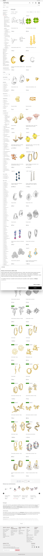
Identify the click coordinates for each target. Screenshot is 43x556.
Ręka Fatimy (6, 251)
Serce (5, 257)
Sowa (5, 263)
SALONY (38, 0)
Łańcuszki (5, 51)
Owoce (5, 239)
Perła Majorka (6, 129)
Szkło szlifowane (7, 151)
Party (5, 240)
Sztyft (6, 43)
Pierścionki (5, 12)
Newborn (5, 237)
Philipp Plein (6, 91)
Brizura (6, 34)
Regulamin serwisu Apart (30, 537)
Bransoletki (5, 14)
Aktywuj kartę (13, 533)
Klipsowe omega (7, 37)
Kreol (6, 38)
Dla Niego (6, 178)
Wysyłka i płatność (5, 530)
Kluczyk (5, 201)
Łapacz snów (6, 220)
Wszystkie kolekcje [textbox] (6, 95)
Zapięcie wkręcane (7, 47)
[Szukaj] (9, 74)
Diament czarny (7, 122)
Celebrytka (6, 184)
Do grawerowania (7, 69)
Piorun (5, 244)
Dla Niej (6, 175)
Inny (5, 108)
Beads (4, 52)
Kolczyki (5, 15)
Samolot (5, 256)
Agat (5, 160)
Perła (5, 126)
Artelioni (6, 85)
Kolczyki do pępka (7, 26)
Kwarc (5, 166)
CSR (27, 532)
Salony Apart (28, 530)
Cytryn (5, 164)
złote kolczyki (22, 512)
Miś (5, 231)
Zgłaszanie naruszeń (29, 541)
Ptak (5, 250)
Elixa (5, 86)
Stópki (5, 264)
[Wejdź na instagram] (34, 547)
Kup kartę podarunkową (14, 530)
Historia (28, 531)
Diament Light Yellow (7, 125)
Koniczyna (6, 207)
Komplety (5, 55)
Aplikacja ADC (21, 532)
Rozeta (5, 253)
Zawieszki (5, 50)
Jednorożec (6, 196)
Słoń (5, 259)
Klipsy (5, 23)
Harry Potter (6, 195)
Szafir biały (6, 138)
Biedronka (6, 183)
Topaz (5, 153)
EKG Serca (6, 193)
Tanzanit (6, 152)
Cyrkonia (6, 112)
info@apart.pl (33, 545)
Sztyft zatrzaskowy (7, 45)
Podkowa (5, 246)
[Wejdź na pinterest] (38, 547)
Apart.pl (4, 7)
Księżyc (5, 212)
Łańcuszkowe (7, 41)
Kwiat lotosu (6, 215)
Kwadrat (6, 214)
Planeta (5, 245)
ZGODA (35, 287)
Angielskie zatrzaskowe (7, 31)
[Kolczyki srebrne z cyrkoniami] (8, 488)
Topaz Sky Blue (6, 158)
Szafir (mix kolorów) (7, 137)
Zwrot (4, 532)
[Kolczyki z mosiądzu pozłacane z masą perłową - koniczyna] (25, 488)
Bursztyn (6, 163)
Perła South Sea (7, 130)
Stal (5, 102)
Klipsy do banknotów (6, 62)
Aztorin (5, 87)
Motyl (5, 233)
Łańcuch (5, 219)
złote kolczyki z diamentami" (22, 514)
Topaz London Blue (6, 157)
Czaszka (5, 187)
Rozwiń (21, 523)
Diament (6, 113)
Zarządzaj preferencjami (21, 287)
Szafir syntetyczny (6, 142)
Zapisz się (17, 550)
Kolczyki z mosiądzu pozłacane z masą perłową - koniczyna (25, 496)
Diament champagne (7, 120)
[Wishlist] (32, 2)
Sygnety (4, 13)
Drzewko (6, 190)
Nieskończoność (7, 238)
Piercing (5, 24)
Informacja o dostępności (30, 539)
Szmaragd (6, 144)
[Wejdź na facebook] (32, 547)
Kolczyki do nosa (6, 25)
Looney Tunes (6, 226)
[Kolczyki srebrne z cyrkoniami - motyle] (34, 488)
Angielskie (7, 29)
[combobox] (6, 96)
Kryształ (5, 143)
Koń (5, 206)
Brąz (5, 107)
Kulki (5, 213)
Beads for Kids (5, 53)
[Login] (29, 2)
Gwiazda (6, 194)
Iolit (5, 165)
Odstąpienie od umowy (6, 536)
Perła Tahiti (6, 134)
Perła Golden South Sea (7, 128)
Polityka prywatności (29, 538)
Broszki (4, 56)
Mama (5, 228)
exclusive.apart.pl (36, 531)
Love (5, 227)
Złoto (5, 100)
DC (5, 188)
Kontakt (4, 537)
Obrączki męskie (6, 61)
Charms (4, 54)
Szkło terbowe (6, 169)
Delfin (5, 189)
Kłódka (5, 200)
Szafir (5, 135)
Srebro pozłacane (6, 104)
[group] (9, 493)
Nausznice (6, 16)
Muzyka (5, 234)
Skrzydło (6, 258)
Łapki (5, 221)
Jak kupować (5, 531)
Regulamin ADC (21, 533)
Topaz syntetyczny (7, 159)
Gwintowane (7, 35)
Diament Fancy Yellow (7, 118)
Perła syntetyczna (6, 132)
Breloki (4, 63)
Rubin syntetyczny (6, 150)
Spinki (4, 60)
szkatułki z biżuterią (20, 506)
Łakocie (5, 218)
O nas (27, 529)
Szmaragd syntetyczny (6, 146)
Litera (5, 225)
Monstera (5, 232)
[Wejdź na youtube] (36, 547)
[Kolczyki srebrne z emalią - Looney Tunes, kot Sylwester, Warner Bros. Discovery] (17, 488)
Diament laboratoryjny (7, 116)
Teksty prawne (28, 540)
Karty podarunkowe (6, 65)
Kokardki (6, 202)
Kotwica (5, 209)
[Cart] (35, 3)
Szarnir (6, 42)
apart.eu (35, 535)
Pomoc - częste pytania (6, 529)
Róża (5, 252)
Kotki (5, 208)
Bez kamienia (6, 170)
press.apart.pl (36, 532)
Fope (5, 88)
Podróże (5, 247)
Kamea (5, 199)
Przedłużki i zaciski (6, 64)
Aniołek (5, 182)
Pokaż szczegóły (37, 284)
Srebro (5, 101)
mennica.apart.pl (36, 530)
